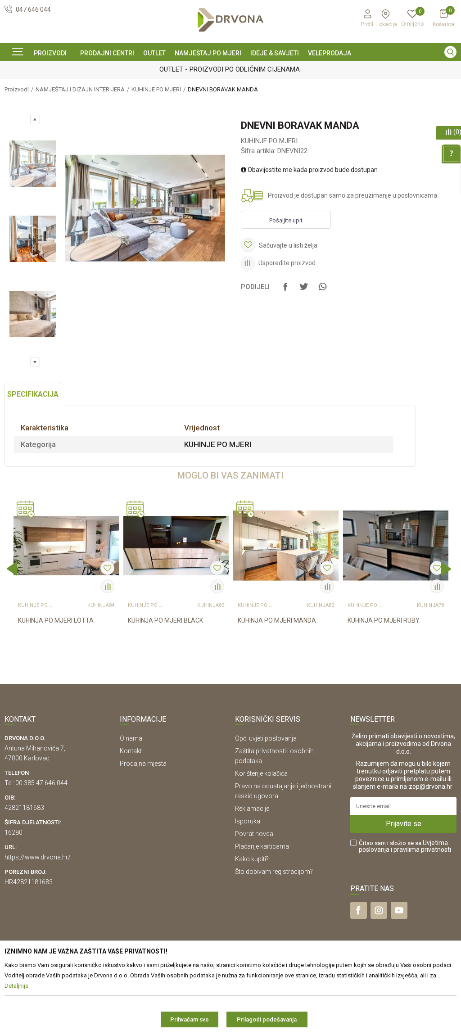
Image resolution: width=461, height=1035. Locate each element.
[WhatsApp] (322, 290)
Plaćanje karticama (262, 846)
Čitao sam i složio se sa (405, 846)
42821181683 (24, 807)
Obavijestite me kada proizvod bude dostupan (312, 169)
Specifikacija (33, 394)
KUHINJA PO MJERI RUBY (384, 620)
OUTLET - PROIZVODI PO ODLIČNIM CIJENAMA (229, 69)
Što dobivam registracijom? (274, 871)
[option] (230, 69)
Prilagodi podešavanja (267, 1019)
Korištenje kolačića (261, 773)
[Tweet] (304, 290)
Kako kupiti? (252, 859)
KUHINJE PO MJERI (156, 89)
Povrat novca (254, 833)
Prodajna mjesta (143, 763)
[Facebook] (285, 290)
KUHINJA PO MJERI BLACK (165, 620)
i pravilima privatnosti (421, 849)
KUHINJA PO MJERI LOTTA (56, 620)
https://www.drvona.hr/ (38, 857)
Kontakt (131, 751)
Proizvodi (17, 89)
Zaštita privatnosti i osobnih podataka (274, 755)
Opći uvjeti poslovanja (266, 738)
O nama (131, 738)
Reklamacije (252, 808)
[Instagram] (379, 910)
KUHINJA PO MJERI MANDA (277, 620)
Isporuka (247, 821)
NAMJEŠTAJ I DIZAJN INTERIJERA (80, 89)
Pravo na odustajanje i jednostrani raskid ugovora (283, 791)
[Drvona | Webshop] (230, 20)
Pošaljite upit (286, 220)
